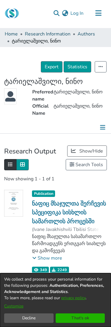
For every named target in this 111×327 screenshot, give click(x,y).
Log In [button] (77, 13)
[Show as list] (10, 164)
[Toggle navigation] (98, 13)
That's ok (80, 318)
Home (11, 34)
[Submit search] (56, 13)
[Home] (11, 13)
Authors (86, 34)
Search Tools (88, 164)
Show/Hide (90, 151)
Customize (13, 306)
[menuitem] (65, 13)
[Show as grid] (22, 164)
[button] (47, 258)
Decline (29, 318)
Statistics (77, 67)
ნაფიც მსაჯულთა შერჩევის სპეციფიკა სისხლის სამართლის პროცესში (69, 212)
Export (52, 67)
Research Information (47, 34)
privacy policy (73, 298)
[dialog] (55, 300)
